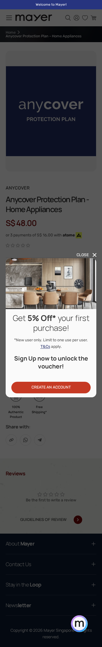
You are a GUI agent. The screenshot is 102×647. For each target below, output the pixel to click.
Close (82, 255)
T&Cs (45, 346)
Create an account (51, 387)
